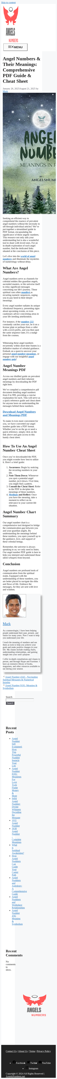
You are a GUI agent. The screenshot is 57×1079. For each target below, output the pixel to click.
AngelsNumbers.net (15, 1076)
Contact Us (11, 1051)
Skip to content (8, 2)
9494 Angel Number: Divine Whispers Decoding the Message (16, 808)
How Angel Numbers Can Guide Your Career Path (16, 865)
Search (9, 697)
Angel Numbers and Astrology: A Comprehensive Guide (19, 885)
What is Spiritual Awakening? (18, 849)
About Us (23, 1051)
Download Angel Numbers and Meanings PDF (19, 413)
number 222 (27, 321)
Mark (7, 624)
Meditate (14, 494)
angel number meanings (23, 354)
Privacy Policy (44, 1051)
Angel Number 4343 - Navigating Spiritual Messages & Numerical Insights (20, 680)
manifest (26, 292)
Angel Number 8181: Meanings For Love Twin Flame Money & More (16, 782)
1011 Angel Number (16, 823)
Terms (32, 1051)
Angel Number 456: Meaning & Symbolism (17, 917)
